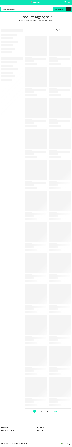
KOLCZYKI (40, 427)
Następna (57, 411)
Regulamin (4, 427)
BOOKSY (40, 430)
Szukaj (68, 9)
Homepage (33, 20)
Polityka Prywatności (7, 430)
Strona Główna (23, 20)
